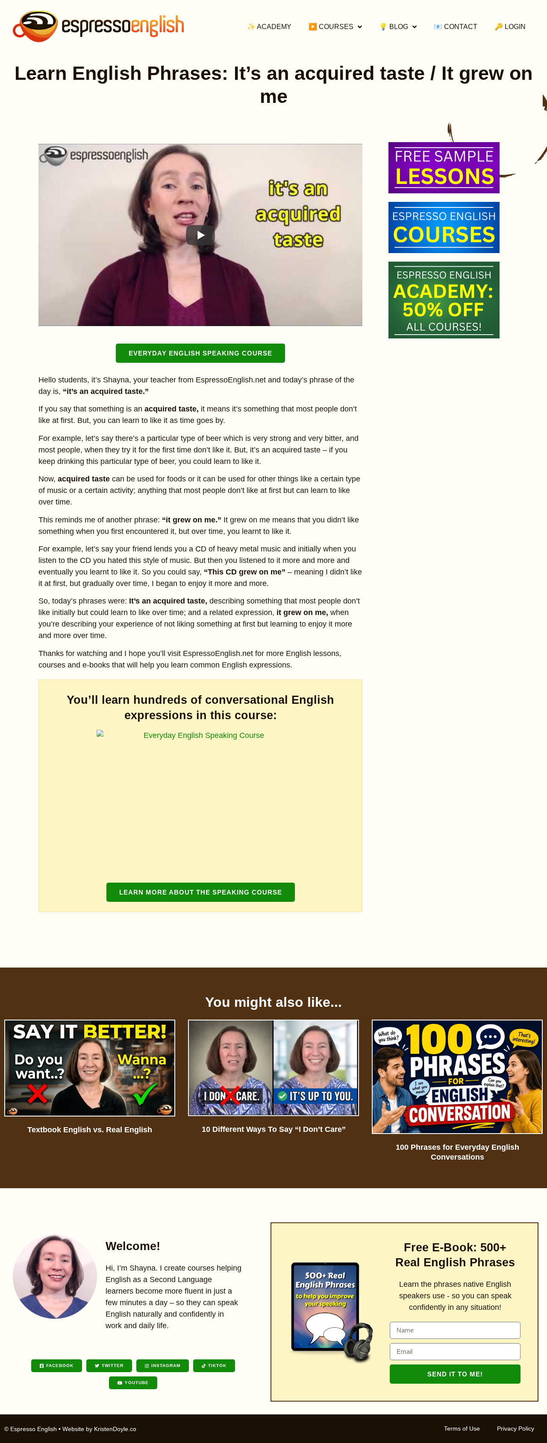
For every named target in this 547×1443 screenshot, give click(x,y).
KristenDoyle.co (115, 1429)
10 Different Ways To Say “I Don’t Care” (274, 1129)
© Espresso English (30, 1429)
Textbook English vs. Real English (89, 1129)
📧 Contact (455, 26)
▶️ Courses (331, 26)
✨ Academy (269, 26)
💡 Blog (393, 26)
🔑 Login (510, 26)
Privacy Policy (515, 1428)
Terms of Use (462, 1428)
